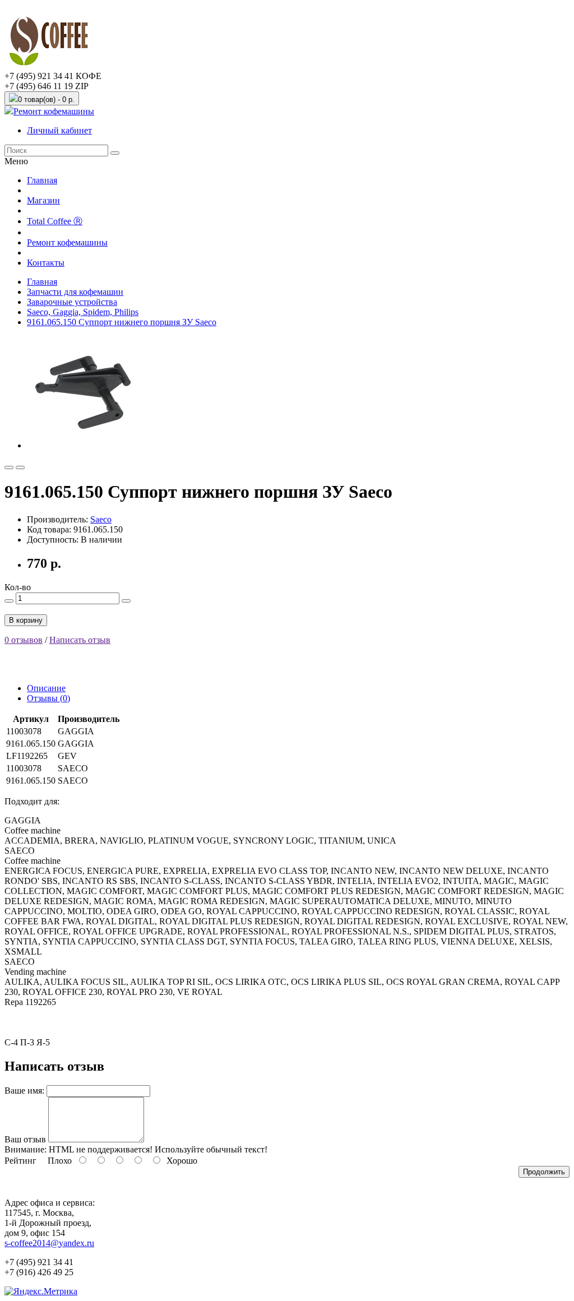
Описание (46, 688)
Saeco (101, 519)
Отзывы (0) (48, 698)
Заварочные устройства (72, 302)
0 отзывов (23, 640)
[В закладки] (8, 467)
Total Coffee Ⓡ (54, 221)
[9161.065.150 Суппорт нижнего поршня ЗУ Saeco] (83, 445)
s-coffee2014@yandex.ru (49, 1243)
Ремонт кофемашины (53, 111)
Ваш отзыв (25, 1139)
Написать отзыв (79, 640)
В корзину (26, 620)
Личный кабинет (59, 130)
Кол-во (17, 587)
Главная (42, 180)
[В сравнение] (20, 467)
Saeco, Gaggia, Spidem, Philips (82, 312)
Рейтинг (20, 1160)
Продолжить (544, 1172)
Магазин (43, 200)
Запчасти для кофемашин (75, 292)
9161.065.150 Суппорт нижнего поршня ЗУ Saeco (121, 322)
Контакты (45, 262)
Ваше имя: (24, 1090)
